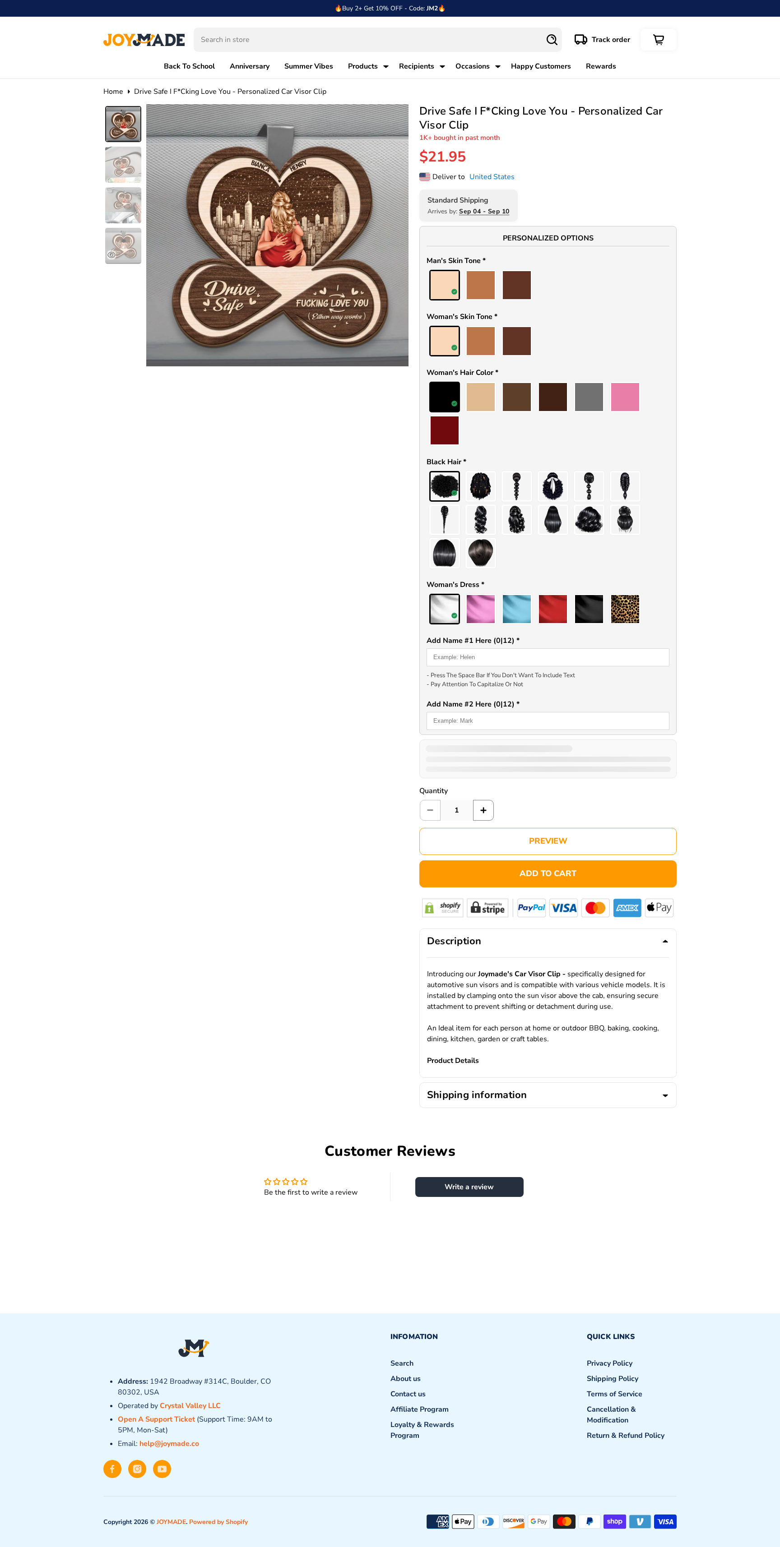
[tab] (123, 124)
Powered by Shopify (218, 1522)
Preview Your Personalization (548, 841)
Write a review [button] (469, 1187)
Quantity (433, 791)
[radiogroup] (548, 285)
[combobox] (378, 40)
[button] (548, 261)
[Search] (552, 40)
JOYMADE (171, 1522)
